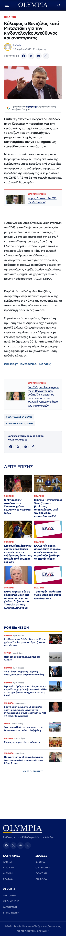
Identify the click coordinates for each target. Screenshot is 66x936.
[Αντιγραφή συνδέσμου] (46, 56)
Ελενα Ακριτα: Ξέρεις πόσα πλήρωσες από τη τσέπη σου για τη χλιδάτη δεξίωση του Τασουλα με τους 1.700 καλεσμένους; (17, 599)
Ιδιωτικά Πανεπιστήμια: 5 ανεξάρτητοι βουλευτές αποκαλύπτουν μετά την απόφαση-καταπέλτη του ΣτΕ (48, 508)
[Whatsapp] (39, 56)
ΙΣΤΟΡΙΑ (40, 861)
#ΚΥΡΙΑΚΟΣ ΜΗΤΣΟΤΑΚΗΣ (19, 423)
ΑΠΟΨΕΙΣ (8, 867)
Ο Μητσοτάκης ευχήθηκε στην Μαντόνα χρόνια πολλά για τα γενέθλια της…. (17, 506)
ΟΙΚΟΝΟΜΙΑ (43, 867)
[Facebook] (24, 56)
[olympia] (33, 5)
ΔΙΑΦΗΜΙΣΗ (10, 906)
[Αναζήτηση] (59, 5)
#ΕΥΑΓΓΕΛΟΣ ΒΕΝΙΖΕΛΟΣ (19, 417)
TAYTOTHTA (10, 895)
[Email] (20, 845)
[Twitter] (31, 56)
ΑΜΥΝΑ (7, 861)
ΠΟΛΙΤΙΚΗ (11, 17)
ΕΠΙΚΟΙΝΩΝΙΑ (11, 912)
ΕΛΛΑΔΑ (8, 879)
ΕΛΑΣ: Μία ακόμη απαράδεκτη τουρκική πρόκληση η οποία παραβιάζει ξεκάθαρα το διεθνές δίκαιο (47, 552)
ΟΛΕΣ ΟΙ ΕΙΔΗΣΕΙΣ (33, 771)
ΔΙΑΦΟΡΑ (41, 879)
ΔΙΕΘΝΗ (8, 873)
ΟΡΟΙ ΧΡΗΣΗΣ (11, 901)
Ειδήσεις (45, 364)
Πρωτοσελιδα (28, 364)
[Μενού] (7, 5)
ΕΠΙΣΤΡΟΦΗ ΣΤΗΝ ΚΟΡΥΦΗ (33, 931)
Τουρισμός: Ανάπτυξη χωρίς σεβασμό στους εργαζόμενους (47, 595)
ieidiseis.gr (11, 364)
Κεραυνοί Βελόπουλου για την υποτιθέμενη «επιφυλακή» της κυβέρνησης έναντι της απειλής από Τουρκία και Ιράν (18, 553)
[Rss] (27, 845)
